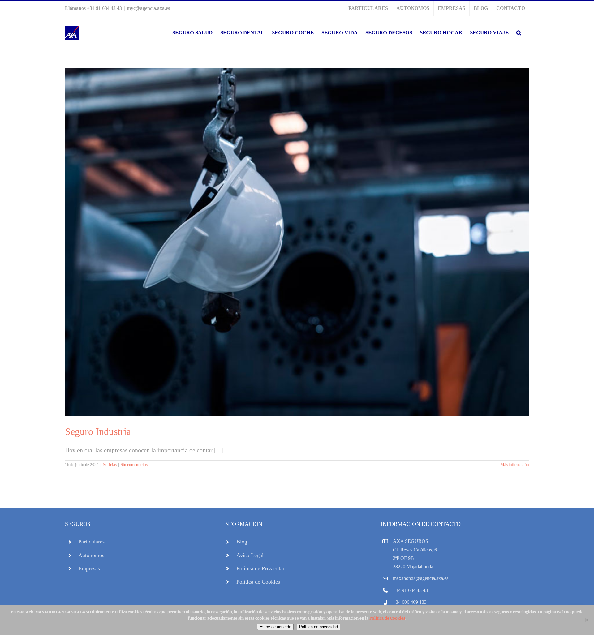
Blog (241, 541)
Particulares (91, 541)
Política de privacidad (318, 626)
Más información (515, 464)
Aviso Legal (250, 555)
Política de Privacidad (261, 568)
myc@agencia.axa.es (148, 8)
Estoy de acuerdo (275, 626)
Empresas (89, 568)
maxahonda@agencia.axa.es (420, 578)
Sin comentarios (134, 464)
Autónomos (91, 555)
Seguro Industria (98, 431)
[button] (518, 32)
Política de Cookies (258, 582)
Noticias (110, 464)
